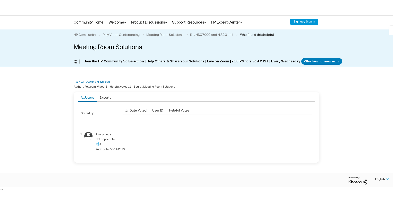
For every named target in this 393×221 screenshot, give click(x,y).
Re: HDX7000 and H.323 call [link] (211, 35)
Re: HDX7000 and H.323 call (92, 81)
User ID (157, 110)
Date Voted (138, 110)
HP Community (85, 35)
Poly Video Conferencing (121, 35)
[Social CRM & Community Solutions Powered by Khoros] (358, 181)
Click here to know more (321, 61)
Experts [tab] (105, 97)
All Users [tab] (87, 97)
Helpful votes (179, 110)
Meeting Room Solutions (164, 35)
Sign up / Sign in (304, 21)
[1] (391, 30)
